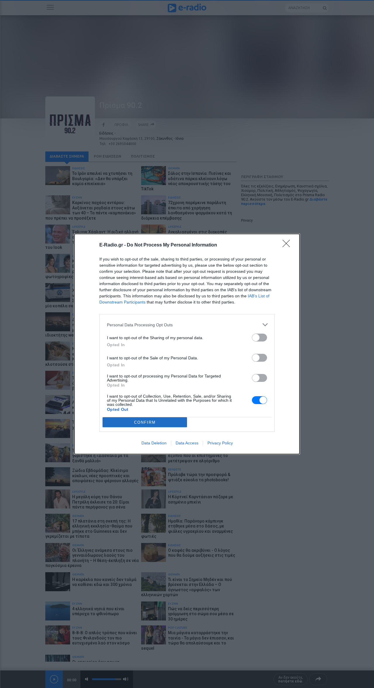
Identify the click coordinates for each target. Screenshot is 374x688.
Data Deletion (154, 443)
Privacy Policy (220, 443)
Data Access (187, 443)
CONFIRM (145, 422)
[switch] (259, 338)
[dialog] (187, 344)
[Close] (288, 245)
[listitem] (187, 325)
